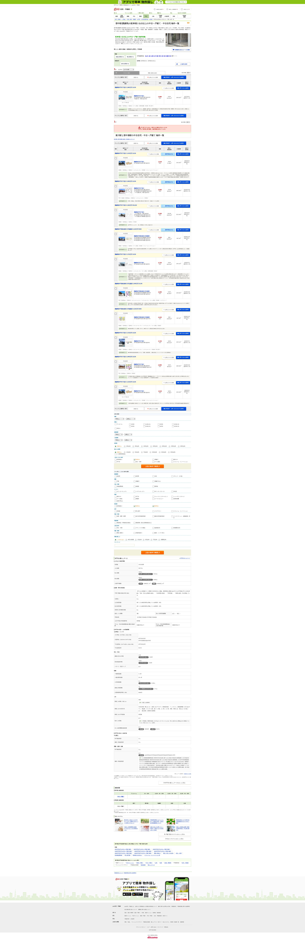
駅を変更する (130, 56)
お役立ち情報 (116, 921)
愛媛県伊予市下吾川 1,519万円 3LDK (125, 153)
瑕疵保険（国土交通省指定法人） (144, 522)
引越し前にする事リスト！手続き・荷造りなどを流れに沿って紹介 (156, 828)
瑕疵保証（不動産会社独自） (124, 522)
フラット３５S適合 (140, 527)
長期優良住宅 (176, 527)
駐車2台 (138, 459)
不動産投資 (159, 915)
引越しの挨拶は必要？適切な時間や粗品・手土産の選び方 (182, 828)
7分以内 (145, 452)
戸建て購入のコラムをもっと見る (175, 834)
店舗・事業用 (167, 862)
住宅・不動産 (185, 862)
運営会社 (166, 927)
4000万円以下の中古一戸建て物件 (123, 853)
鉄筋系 (118, 476)
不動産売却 (127, 918)
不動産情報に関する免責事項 (130, 872)
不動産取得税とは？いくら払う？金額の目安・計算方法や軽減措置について (156, 821)
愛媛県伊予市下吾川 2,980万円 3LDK (125, 87)
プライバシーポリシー (141, 927)
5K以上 (118, 428)
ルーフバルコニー (158, 498)
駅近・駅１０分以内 (168, 853)
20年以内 (164, 446)
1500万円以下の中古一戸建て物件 (123, 851)
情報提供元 (173, 906)
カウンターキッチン (122, 491)
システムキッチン (140, 491)
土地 (156, 862)
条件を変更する (125, 63)
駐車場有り (119, 459)
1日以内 (139, 539)
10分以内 (154, 452)
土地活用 (132, 918)
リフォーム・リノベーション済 (152, 855)
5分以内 (137, 452)
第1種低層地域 (118, 855)
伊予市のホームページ (185, 558)
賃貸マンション (148, 912)
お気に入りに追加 (153, 77)
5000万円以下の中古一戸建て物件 (142, 853)
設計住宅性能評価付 (141, 516)
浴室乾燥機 (176, 498)
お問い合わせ (153, 927)
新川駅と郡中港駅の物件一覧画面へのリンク (124, 139)
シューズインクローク (179, 496)
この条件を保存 (183, 64)
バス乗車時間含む (121, 454)
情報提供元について (118, 872)
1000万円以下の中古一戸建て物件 (161, 849)
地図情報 (182, 922)
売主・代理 (138, 461)
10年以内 (145, 446)
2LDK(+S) (176, 424)
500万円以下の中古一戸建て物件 (142, 849)
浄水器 (175, 491)
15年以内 (155, 446)
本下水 (118, 461)
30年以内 (182, 446)
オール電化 (157, 461)
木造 (155, 476)
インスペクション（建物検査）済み (181, 517)
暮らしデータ (151, 865)
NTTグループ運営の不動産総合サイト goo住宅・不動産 (127, 5)
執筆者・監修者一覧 (174, 922)
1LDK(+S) (147, 424)
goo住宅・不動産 (117, 906)
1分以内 (128, 452)
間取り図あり (157, 853)
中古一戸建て (149, 862)
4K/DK (161, 426)
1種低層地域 (120, 486)
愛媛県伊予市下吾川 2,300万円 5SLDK (126, 205)
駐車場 (154, 912)
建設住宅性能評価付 (159, 516)
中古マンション (130, 862)
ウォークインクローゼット (161, 496)
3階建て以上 (157, 481)
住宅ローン (165, 915)
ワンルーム (119, 424)
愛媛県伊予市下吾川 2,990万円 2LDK (125, 181)
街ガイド (160, 922)
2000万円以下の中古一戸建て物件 (142, 851)
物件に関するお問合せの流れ (164, 906)
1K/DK (132, 424)
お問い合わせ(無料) (184, 88)
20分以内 (172, 452)
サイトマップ (160, 927)
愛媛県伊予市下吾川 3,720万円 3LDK (125, 254)
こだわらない (120, 539)
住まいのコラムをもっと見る (175, 838)
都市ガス (175, 459)
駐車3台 (156, 506)
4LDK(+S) (176, 426)
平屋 (118, 481)
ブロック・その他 (177, 476)
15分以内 (163, 452)
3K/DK (132, 426)
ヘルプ (148, 927)
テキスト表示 (126, 73)
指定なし (119, 446)
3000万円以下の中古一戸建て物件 (162, 851)
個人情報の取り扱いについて (131, 909)
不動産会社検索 (146, 922)
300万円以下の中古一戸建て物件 (123, 849)
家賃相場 (143, 865)
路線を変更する (120, 56)
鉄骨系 (137, 476)
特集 (125, 922)
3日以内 (147, 539)
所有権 (118, 511)
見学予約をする (169, 154)
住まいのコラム (166, 922)
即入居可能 (127, 855)
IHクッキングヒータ (159, 491)
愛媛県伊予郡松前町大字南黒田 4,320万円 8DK (128, 229)
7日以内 (155, 539)
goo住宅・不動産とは (129, 906)
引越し (129, 922)
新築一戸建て (140, 862)
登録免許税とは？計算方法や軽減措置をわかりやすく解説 (182, 821)
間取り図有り (120, 532)
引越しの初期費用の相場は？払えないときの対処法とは (131, 828)
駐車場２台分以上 (137, 855)
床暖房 (137, 498)
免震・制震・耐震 (121, 516)
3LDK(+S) (147, 426)
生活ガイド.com (187, 773)
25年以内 (173, 446)
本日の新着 (131, 539)
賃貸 (161, 862)
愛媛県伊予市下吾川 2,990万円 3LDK (125, 356)
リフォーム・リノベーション (180, 461)
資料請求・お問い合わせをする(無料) (174, 77)
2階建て (156, 459)
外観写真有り (139, 532)
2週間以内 (163, 539)
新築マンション (128, 915)
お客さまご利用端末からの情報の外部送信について (146, 906)
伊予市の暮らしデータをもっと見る (175, 782)
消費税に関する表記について (144, 909)
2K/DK (161, 424)
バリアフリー (157, 511)
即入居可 (138, 511)
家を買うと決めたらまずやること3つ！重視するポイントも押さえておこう (131, 821)
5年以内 (137, 446)
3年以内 (128, 446)
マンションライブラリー (137, 922)
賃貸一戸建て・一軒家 (139, 912)
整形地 (156, 486)
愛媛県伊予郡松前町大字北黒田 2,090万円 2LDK (128, 283)
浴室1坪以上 (120, 501)
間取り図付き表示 (152, 73)
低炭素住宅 (157, 527)
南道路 (137, 486)
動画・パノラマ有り (159, 532)
